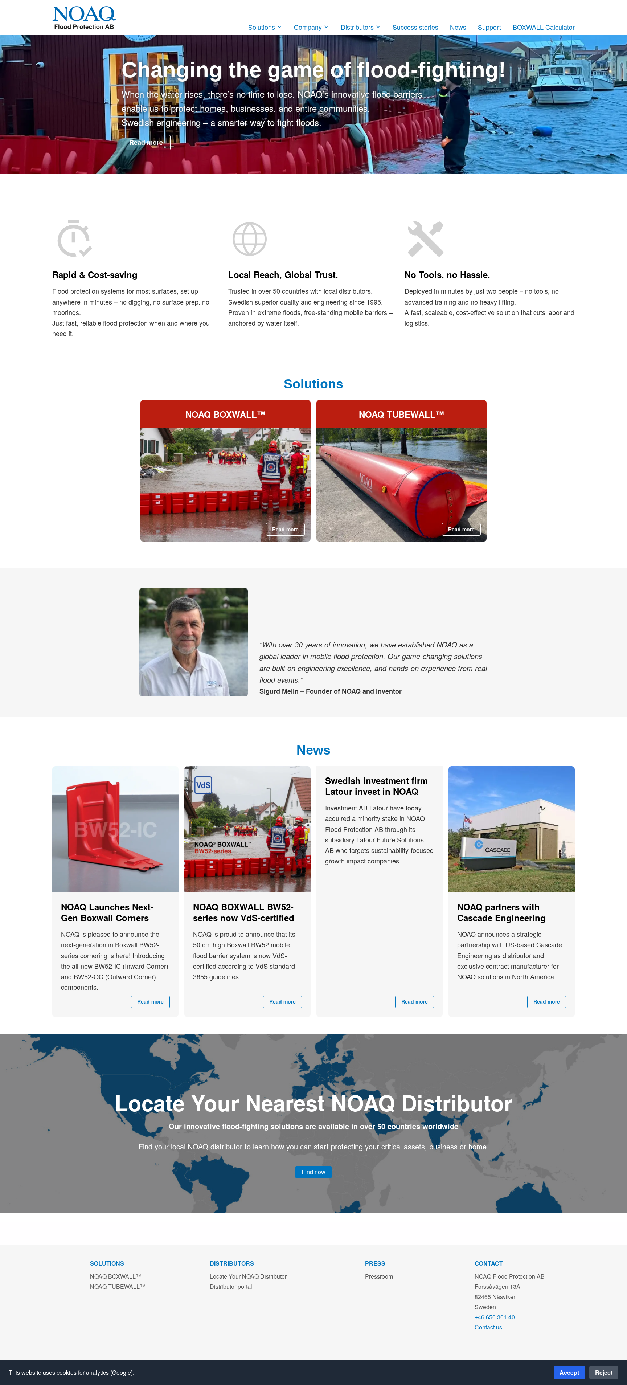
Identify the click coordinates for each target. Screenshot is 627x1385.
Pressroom (379, 1276)
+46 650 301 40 (495, 1317)
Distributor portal (231, 1286)
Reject (603, 1372)
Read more (146, 142)
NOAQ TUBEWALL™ (118, 1286)
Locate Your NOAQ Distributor (248, 1276)
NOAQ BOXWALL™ (116, 1276)
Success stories (415, 27)
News (458, 27)
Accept (569, 1372)
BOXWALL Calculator (544, 27)
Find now (313, 1172)
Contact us (488, 1327)
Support (489, 27)
